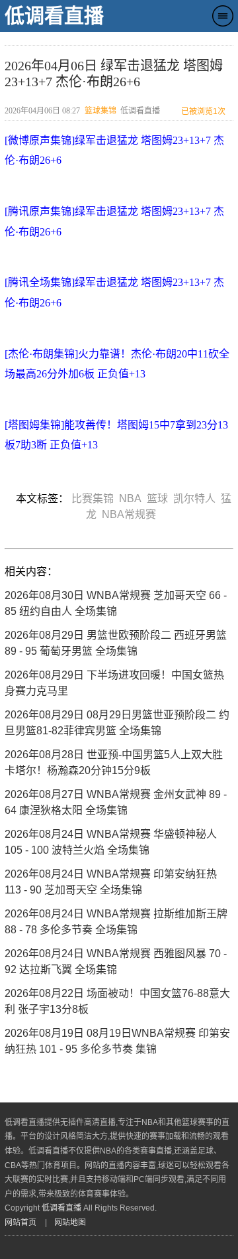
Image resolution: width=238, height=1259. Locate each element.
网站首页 (20, 1222)
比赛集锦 (95, 498)
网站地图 (70, 1222)
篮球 (160, 498)
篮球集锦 (100, 110)
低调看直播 (54, 16)
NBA (133, 498)
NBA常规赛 (131, 514)
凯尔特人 (197, 498)
